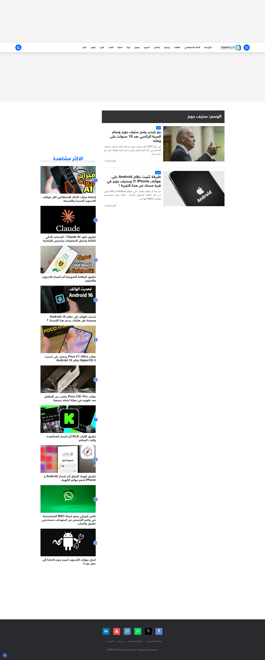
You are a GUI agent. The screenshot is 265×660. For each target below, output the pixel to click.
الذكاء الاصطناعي (192, 47)
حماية (120, 47)
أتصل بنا (109, 641)
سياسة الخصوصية (154, 641)
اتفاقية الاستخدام (135, 641)
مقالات (177, 47)
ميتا (128, 47)
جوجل (136, 47)
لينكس (157, 47)
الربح (102, 47)
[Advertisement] (132, 21)
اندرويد (147, 47)
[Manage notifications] (4, 655)
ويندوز (167, 47)
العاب (110, 47)
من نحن (120, 641)
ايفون (93, 47)
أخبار (84, 47)
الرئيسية (207, 47)
